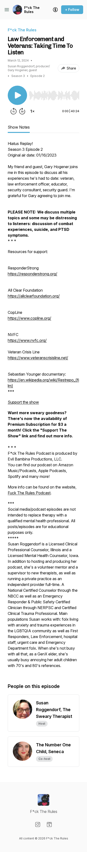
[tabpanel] (43, 407)
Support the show (23, 402)
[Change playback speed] (32, 111)
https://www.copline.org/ (29, 318)
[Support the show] (55, 10)
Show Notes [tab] (19, 127)
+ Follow (72, 9)
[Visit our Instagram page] (37, 824)
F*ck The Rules (32, 10)
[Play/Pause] (17, 95)
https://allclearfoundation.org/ (34, 296)
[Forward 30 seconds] (22, 111)
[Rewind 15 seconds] (13, 111)
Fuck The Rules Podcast (29, 492)
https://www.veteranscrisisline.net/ (38, 357)
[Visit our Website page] (49, 824)
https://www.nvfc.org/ (27, 340)
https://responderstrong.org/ (32, 273)
